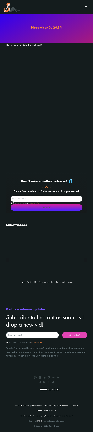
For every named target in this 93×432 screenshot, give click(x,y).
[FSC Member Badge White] (41, 394)
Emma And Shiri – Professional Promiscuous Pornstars (46, 282)
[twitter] (44, 377)
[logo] (11, 3)
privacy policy (35, 203)
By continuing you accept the (26, 203)
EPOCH (40, 421)
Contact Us (74, 405)
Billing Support (62, 405)
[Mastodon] (44, 382)
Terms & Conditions (22, 405)
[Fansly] (58, 377)
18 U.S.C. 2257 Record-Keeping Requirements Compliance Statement (46, 416)
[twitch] (49, 377)
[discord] (35, 377)
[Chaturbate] (40, 382)
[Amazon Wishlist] (49, 382)
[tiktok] (53, 382)
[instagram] (40, 377)
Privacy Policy (36, 405)
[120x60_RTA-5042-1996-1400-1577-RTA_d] (51, 397)
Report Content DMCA (46, 410)
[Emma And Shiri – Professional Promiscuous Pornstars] (46, 255)
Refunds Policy (49, 405)
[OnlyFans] (54, 377)
